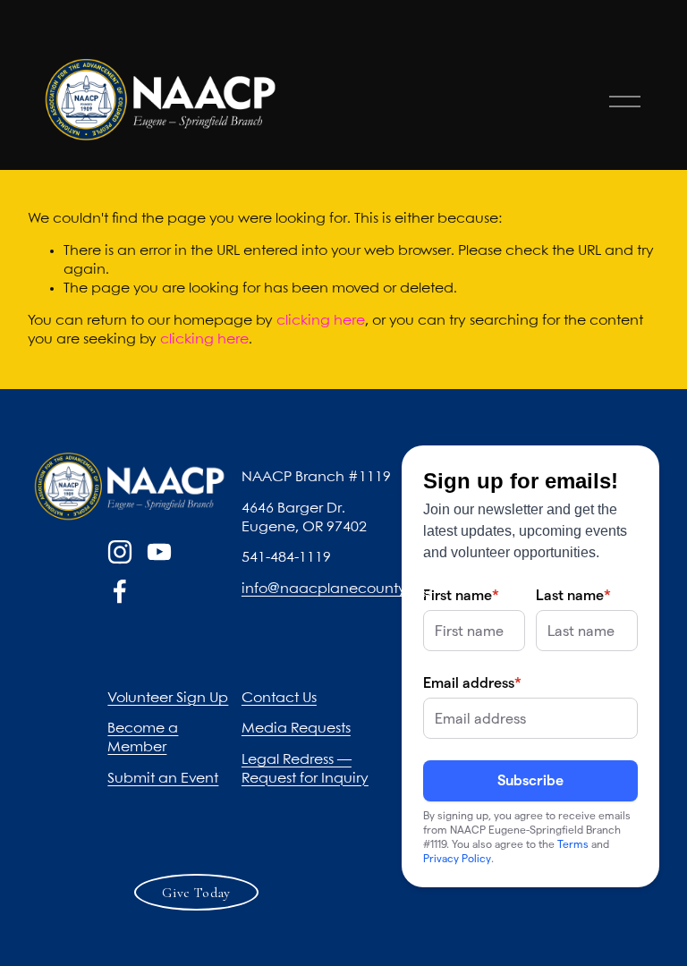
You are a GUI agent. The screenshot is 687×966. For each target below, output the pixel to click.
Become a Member (142, 738)
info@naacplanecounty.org (337, 589)
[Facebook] (119, 591)
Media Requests (296, 728)
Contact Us (279, 698)
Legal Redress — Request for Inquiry (305, 769)
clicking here (320, 320)
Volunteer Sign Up (167, 698)
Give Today (196, 893)
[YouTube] (159, 551)
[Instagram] (119, 551)
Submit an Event (162, 778)
